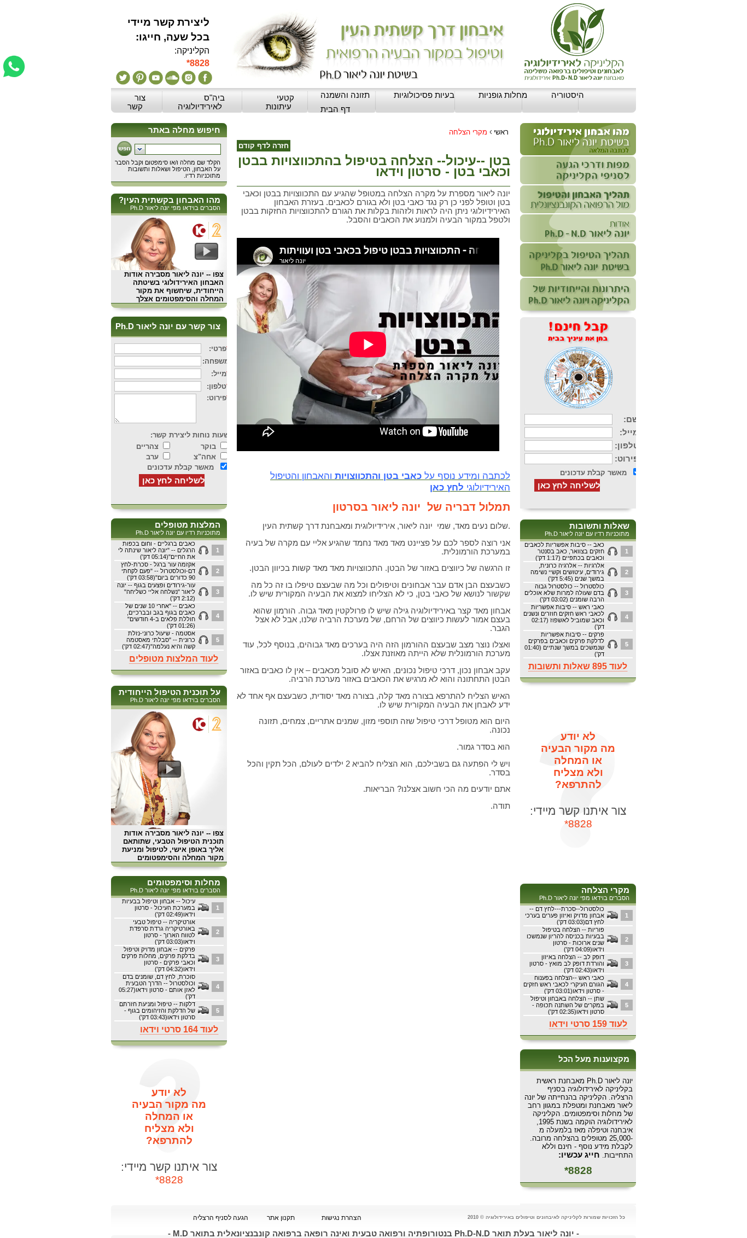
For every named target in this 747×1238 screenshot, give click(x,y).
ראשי (501, 132)
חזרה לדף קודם (263, 146)
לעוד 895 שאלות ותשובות (577, 666)
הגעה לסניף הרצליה (220, 1218)
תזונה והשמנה (345, 95)
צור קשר (136, 102)
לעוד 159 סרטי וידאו (588, 1024)
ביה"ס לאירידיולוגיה (201, 102)
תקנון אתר (281, 1218)
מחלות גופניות (502, 95)
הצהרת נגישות (341, 1218)
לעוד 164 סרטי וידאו (179, 1029)
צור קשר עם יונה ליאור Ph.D (167, 326)
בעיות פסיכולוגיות (424, 95)
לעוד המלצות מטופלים (173, 658)
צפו (218, 274)
